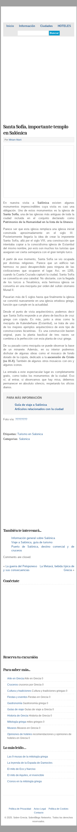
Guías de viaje (15, 709)
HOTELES (64, 26)
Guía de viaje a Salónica (31, 404)
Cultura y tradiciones (19, 690)
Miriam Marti (15, 139)
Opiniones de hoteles (19, 734)
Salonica (24, 439)
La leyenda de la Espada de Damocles (29, 762)
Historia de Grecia (17, 715)
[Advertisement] (38, 78)
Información (27, 26)
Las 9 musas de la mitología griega (27, 756)
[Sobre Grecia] (38, 15)
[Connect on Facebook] (12, 590)
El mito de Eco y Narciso (21, 769)
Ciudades (46, 26)
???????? (21, 419)
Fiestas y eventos (17, 697)
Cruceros (12, 684)
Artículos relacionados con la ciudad (39, 409)
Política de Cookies (58, 808)
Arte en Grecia (15, 678)
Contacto (38, 812)
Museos (11, 728)
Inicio (10, 26)
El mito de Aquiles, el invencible (25, 775)
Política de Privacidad (20, 808)
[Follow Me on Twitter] (5, 590)
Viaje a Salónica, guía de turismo (31, 542)
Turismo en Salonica (30, 434)
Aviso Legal (40, 808)
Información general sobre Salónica (33, 538)
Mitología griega (16, 721)
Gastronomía (14, 703)
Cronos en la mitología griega (24, 781)
